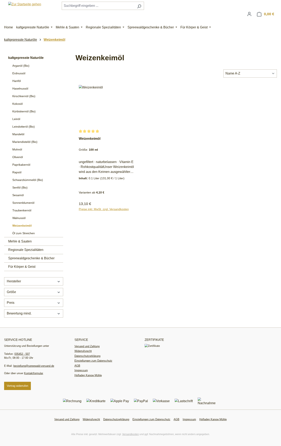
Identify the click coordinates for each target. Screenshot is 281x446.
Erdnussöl (18, 73)
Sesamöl (18, 195)
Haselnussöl (20, 88)
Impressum (81, 370)
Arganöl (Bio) (20, 65)
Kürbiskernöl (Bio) (24, 111)
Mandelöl (18, 134)
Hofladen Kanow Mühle (88, 375)
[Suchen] (139, 6)
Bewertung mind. (19, 313)
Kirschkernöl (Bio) (23, 96)
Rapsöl (16, 172)
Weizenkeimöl (22, 225)
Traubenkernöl (21, 210)
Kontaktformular (33, 373)
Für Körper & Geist (21, 266)
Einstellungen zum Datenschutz (93, 360)
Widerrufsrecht (83, 351)
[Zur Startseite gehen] (24, 4)
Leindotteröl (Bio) (23, 126)
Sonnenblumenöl (23, 202)
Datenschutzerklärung (87, 355)
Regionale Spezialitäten (25, 250)
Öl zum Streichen (23, 233)
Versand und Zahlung (87, 346)
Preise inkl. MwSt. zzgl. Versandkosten (104, 209)
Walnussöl (19, 218)
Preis (10, 302)
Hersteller (14, 281)
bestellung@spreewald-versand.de (33, 365)
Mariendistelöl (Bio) (24, 141)
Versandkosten (130, 434)
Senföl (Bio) (20, 187)
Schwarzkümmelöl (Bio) (27, 180)
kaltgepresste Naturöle (26, 57)
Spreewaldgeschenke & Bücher (31, 258)
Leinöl (16, 119)
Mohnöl (17, 149)
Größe (11, 292)
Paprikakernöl (21, 164)
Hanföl (16, 81)
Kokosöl (17, 103)
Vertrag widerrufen (17, 385)
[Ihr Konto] (249, 14)
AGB (77, 365)
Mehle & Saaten (20, 241)
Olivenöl (17, 157)
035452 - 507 (22, 353)
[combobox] (98, 6)
